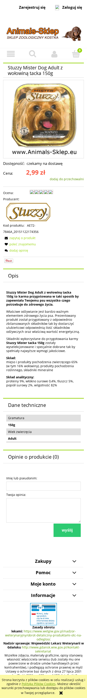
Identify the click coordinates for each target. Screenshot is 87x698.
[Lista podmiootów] (43, 614)
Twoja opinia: (16, 495)
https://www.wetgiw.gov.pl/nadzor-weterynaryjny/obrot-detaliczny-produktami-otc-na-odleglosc (43, 635)
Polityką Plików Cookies (39, 684)
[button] (11, 54)
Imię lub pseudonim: (21, 478)
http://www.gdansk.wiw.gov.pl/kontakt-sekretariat (51, 649)
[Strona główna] (43, 31)
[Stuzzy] (28, 212)
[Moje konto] (54, 53)
